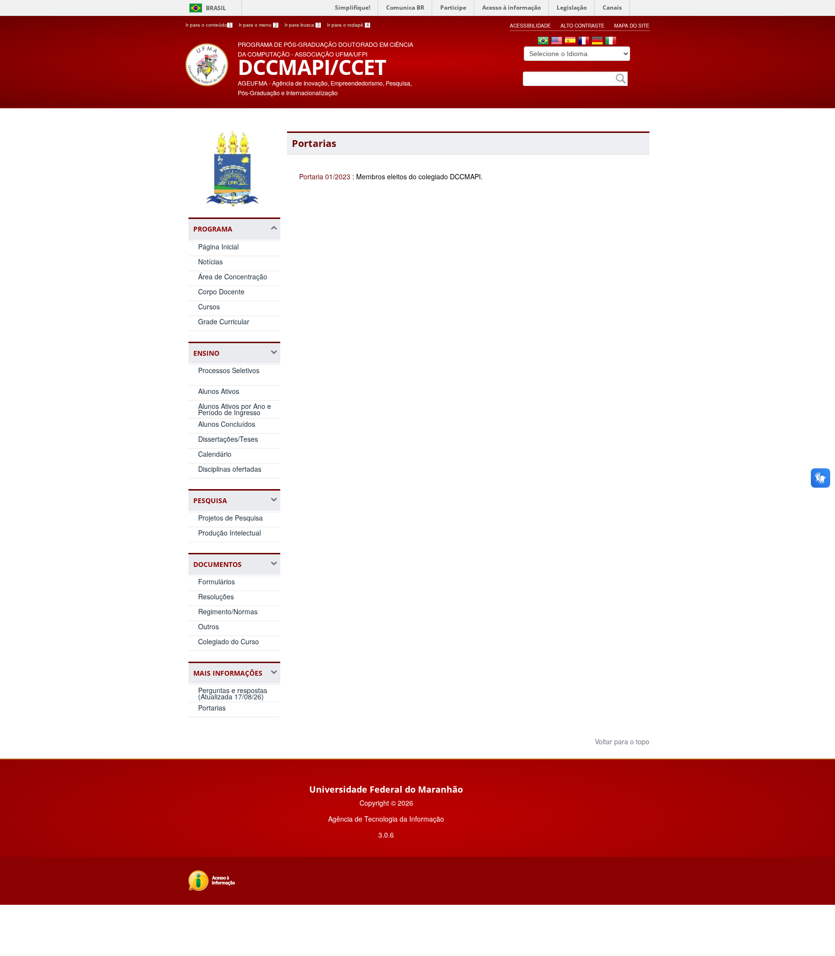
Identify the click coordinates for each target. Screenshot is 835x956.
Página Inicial (218, 246)
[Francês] (584, 41)
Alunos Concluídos (226, 424)
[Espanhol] (570, 41)
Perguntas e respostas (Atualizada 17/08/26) (232, 693)
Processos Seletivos (228, 370)
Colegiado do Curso (228, 641)
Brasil (216, 8)
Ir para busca (302, 25)
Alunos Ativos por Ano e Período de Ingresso (234, 409)
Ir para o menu (258, 25)
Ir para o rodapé (348, 25)
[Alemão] (597, 41)
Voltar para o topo (621, 741)
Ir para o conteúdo (208, 25)
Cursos (209, 306)
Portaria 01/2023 (324, 176)
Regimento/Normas (228, 611)
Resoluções (216, 596)
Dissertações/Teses (228, 439)
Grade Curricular (223, 321)
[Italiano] (611, 41)
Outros (208, 626)
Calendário (214, 454)
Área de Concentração (232, 276)
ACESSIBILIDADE (530, 25)
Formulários (216, 581)
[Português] (543, 41)
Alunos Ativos (218, 391)
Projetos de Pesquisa (230, 517)
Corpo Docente (221, 291)
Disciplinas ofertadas (229, 469)
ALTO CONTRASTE (583, 25)
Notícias (210, 261)
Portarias (212, 707)
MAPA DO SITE (631, 25)
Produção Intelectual (229, 532)
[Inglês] (556, 41)
